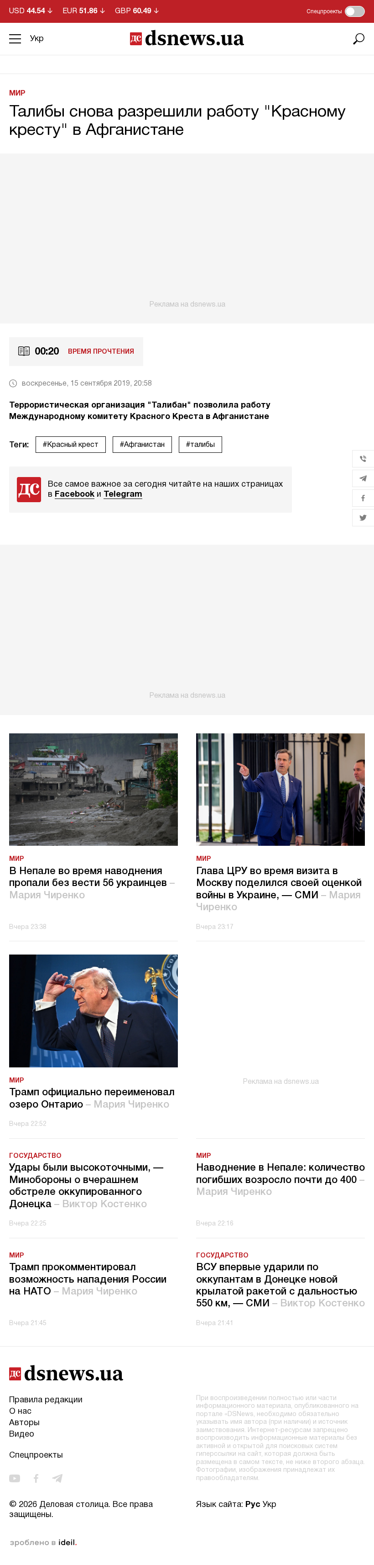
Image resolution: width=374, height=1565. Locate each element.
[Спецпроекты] (355, 11)
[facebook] (36, 1478)
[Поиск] (359, 39)
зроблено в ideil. (43, 1543)
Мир (17, 93)
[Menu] (15, 38)
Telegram (123, 495)
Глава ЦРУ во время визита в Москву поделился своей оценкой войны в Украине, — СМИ (279, 889)
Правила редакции (46, 1400)
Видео (21, 1434)
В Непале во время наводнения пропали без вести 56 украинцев (92, 883)
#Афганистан (142, 445)
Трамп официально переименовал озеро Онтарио (92, 1098)
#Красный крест (71, 445)
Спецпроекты (36, 1455)
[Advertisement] (187, 231)
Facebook (74, 495)
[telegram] (57, 1478)
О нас (20, 1412)
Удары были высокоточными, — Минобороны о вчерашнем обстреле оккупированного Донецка (86, 1186)
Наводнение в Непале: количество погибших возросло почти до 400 (280, 1180)
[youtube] (14, 1478)
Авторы (24, 1423)
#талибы (200, 445)
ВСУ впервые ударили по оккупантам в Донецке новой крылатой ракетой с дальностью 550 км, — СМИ (280, 1285)
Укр (37, 39)
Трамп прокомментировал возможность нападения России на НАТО (87, 1279)
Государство (35, 1156)
